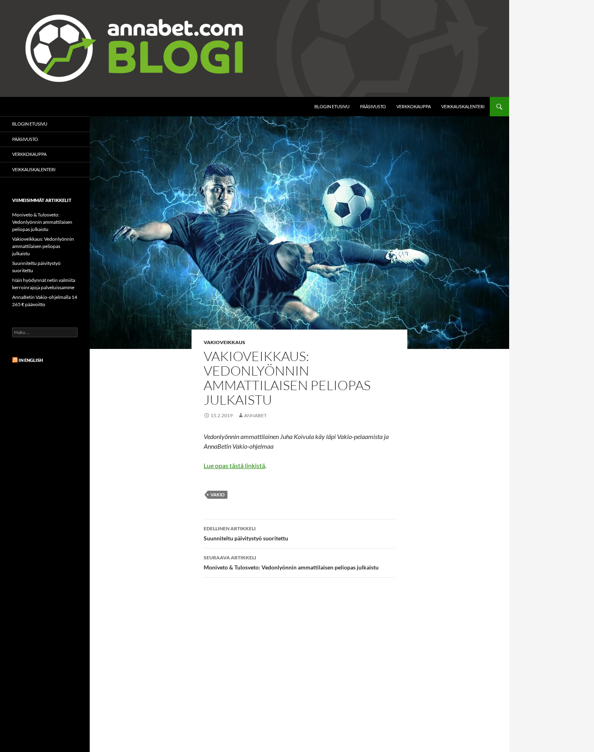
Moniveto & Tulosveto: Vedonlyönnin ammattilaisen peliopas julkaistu (291, 563)
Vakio (218, 494)
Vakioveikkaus (224, 342)
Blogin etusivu (332, 106)
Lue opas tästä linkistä (234, 465)
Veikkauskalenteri (462, 106)
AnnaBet (255, 415)
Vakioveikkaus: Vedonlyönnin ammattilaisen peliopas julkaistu (43, 246)
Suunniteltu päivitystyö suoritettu (246, 533)
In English (31, 360)
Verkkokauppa (413, 106)
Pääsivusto (373, 106)
